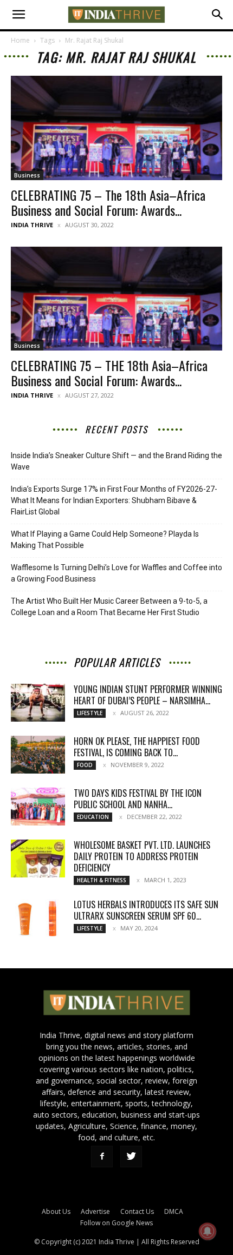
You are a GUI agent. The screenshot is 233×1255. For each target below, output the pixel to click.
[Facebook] (102, 1156)
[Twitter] (131, 1156)
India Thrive (32, 225)
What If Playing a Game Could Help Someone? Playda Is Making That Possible (105, 540)
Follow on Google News (116, 1222)
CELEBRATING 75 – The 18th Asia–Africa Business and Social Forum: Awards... (108, 202)
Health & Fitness (101, 880)
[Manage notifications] (207, 1231)
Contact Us (137, 1211)
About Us (56, 1211)
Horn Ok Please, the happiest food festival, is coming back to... (137, 747)
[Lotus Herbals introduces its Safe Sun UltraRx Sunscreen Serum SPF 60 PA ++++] (38, 918)
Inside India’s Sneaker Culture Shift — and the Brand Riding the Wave (116, 461)
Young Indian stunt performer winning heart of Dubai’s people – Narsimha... (148, 695)
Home (20, 40)
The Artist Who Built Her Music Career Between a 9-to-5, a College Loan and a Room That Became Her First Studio (109, 607)
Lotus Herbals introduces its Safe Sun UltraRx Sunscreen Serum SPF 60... (146, 910)
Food (85, 765)
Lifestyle (89, 713)
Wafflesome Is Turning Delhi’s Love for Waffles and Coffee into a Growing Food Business (116, 573)
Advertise (95, 1211)
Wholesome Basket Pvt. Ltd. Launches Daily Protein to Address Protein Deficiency (142, 856)
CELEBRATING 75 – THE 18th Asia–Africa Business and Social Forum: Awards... (109, 372)
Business (27, 175)
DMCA (173, 1211)
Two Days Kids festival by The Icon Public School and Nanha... (138, 799)
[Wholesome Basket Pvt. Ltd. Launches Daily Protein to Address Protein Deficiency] (38, 858)
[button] (18, 14)
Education (93, 817)
